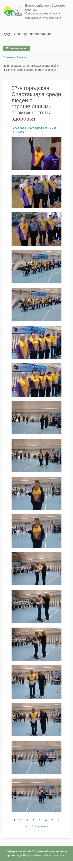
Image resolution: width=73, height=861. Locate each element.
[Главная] (14, 11)
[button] (16, 48)
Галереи (22, 57)
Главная (8, 57)
